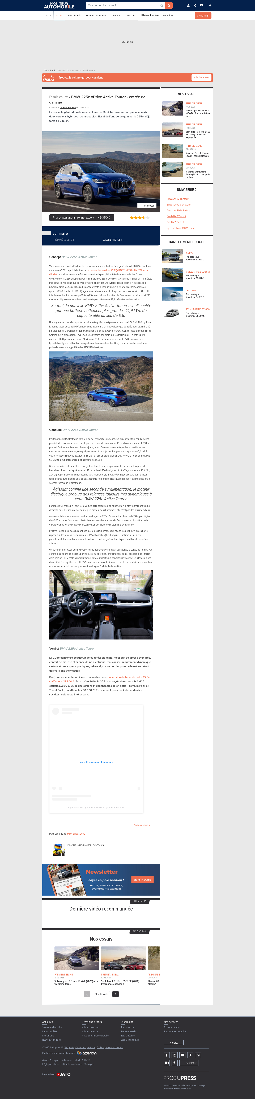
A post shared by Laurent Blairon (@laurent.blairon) (96, 807)
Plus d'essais (101, 994)
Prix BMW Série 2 (175, 222)
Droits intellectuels (114, 1047)
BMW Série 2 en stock (178, 199)
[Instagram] (175, 1055)
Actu (48, 15)
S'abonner (203, 15)
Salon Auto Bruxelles (52, 1027)
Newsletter (191, 1063)
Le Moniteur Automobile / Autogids (77, 1064)
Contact (174, 1042)
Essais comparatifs (130, 1039)
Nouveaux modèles (51, 1039)
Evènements (48, 1035)
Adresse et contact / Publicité (76, 1060)
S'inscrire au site (171, 1027)
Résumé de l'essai (64, 239)
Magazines (168, 15)
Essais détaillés (128, 1035)
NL (210, 5)
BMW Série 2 (79, 833)
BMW (68, 833)
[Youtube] (182, 1055)
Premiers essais (128, 1031)
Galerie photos (142, 825)
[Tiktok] (190, 1055)
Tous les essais (128, 1027)
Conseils (116, 15)
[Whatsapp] (198, 1055)
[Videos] (167, 1063)
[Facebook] (167, 1055)
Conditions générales (85, 1047)
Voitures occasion (90, 1027)
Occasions (130, 15)
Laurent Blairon (68, 107)
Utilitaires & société (149, 15)
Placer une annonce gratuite (95, 1035)
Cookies (100, 1047)
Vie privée (69, 1047)
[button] (115, 994)
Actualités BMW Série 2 (178, 210)
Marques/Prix (74, 15)
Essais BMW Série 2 (176, 216)
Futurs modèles (49, 1031)
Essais (59, 15)
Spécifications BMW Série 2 (180, 228)
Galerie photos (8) (113, 239)
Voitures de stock (90, 1031)
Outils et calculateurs (96, 15)
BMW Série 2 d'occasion (179, 204)
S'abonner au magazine (175, 1031)
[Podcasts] (175, 1063)
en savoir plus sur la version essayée (76, 217)
